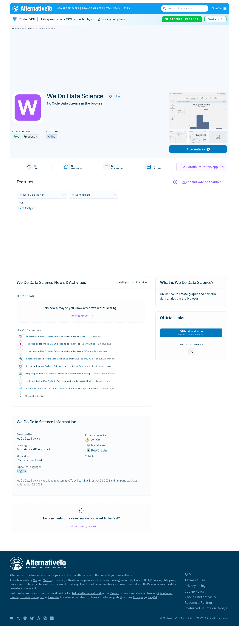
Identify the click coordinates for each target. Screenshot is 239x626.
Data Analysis (26, 208)
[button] (115, 96)
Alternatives (195, 149)
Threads (25, 597)
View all (89, 455)
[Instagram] (45, 618)
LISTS (126, 8)
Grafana (95, 440)
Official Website (191, 332)
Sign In (216, 8)
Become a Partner (198, 602)
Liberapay (139, 597)
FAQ (187, 574)
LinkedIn (53, 597)
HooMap (86, 373)
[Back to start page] (33, 8)
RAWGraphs (99, 450)
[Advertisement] (119, 60)
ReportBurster (89, 388)
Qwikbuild (87, 381)
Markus (47, 580)
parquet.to (87, 358)
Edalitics (83, 366)
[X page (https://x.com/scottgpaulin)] (191, 351)
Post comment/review (81, 526)
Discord (114, 593)
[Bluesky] (32, 618)
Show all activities (35, 396)
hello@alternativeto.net (86, 593)
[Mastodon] (25, 618)
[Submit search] (164, 8)
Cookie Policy (194, 591)
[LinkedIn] (52, 618)
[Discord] (11, 618)
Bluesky (14, 597)
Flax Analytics (88, 343)
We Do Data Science (51, 336)
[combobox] (184, 8)
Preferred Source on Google (205, 608)
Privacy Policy (194, 586)
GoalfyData (85, 351)
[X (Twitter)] (18, 618)
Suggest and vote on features (200, 182)
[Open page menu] (225, 8)
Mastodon (166, 593)
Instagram (37, 597)
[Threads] (38, 618)
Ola (35, 580)
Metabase (98, 445)
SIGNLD (83, 336)
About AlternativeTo (200, 597)
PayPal (152, 597)
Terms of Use (194, 580)
